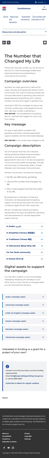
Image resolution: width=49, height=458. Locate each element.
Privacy (27, 433)
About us (5, 433)
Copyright (28, 436)
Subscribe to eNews (9, 442)
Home (5, 17)
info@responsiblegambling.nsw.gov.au (27, 376)
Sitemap (27, 439)
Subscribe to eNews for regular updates (22, 383)
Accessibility (6, 436)
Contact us (6, 439)
